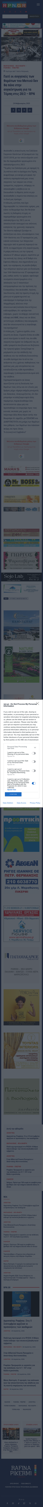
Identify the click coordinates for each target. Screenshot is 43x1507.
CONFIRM (13, 794)
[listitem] (21, 747)
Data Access (21, 803)
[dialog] (21, 753)
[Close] (38, 704)
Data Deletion (8, 803)
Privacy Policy (35, 803)
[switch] (34, 753)
